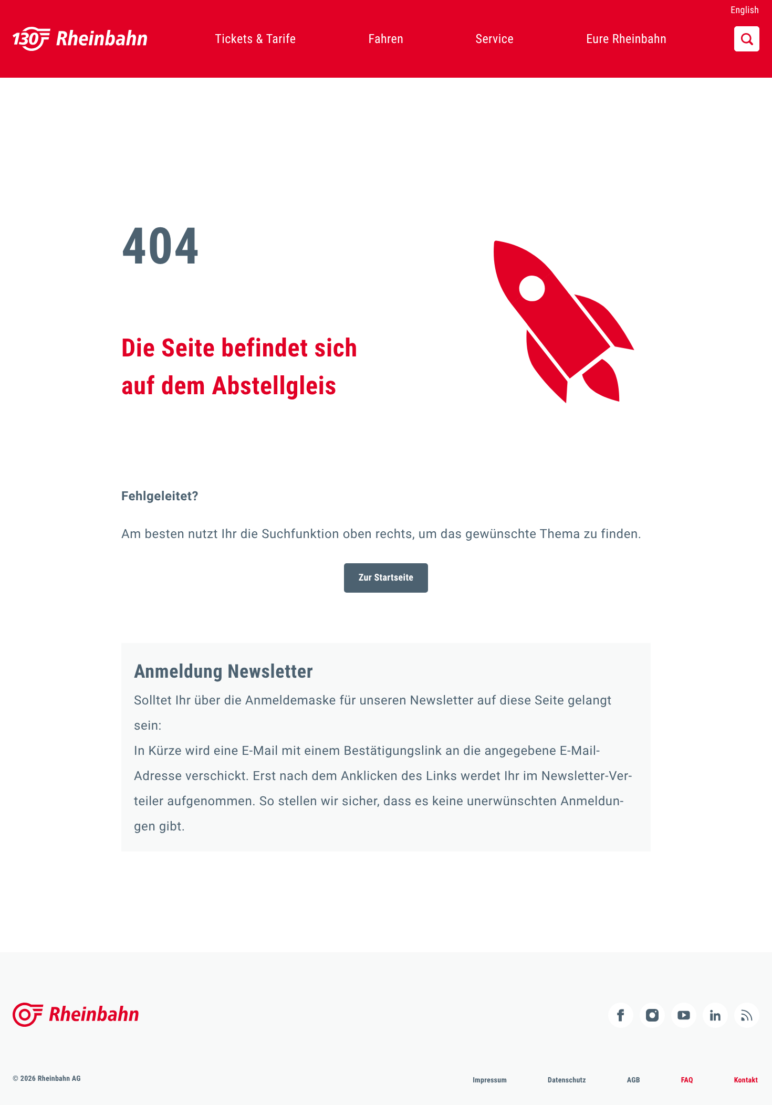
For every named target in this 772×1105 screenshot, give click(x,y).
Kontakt (746, 1080)
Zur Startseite (386, 577)
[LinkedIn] (715, 1015)
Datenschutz (567, 1080)
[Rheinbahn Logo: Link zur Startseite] (80, 38)
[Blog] (746, 1015)
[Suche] (746, 38)
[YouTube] (683, 1015)
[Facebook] (620, 1015)
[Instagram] (652, 1015)
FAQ (687, 1080)
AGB (633, 1080)
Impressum (490, 1080)
